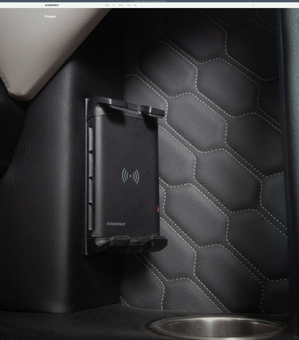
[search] (253, 5)
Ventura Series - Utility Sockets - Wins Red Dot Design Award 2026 (150, 1)
